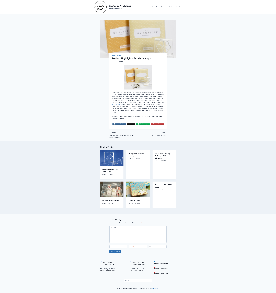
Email (132, 247)
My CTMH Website (117, 104)
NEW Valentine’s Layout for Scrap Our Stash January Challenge (122, 135)
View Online (103, 270)
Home (148, 7)
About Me (179, 7)
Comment (113, 227)
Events (163, 7)
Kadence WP (155, 288)
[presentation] (111, 158)
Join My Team (171, 7)
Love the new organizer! (110, 200)
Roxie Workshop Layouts (159, 134)
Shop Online (111, 270)
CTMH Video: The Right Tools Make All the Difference (163, 156)
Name (112, 247)
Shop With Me (156, 7)
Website (151, 247)
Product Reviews (116, 55)
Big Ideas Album (134, 200)
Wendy (114, 61)
